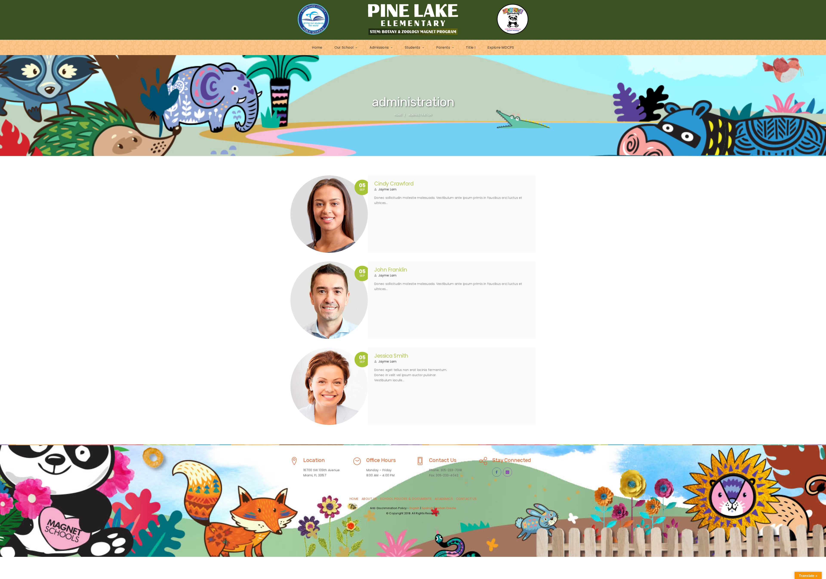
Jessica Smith (391, 355)
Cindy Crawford (393, 183)
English (415, 508)
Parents (443, 47)
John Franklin (390, 269)
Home (317, 47)
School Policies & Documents (406, 499)
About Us (369, 499)
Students (412, 47)
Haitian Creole (445, 508)
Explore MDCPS (500, 47)
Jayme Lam (387, 189)
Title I (470, 47)
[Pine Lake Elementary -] (413, 19)
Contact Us (466, 499)
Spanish (427, 508)
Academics (444, 499)
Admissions (379, 47)
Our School (344, 47)
